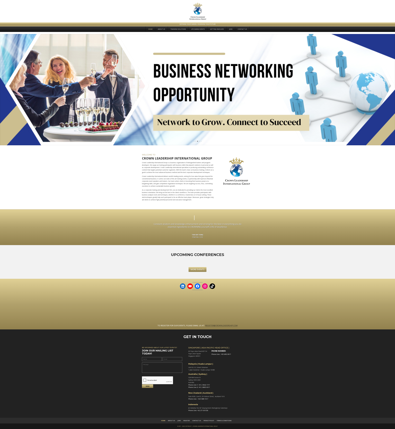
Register (186, 420)
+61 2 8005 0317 (204, 387)
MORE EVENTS (197, 269)
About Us (161, 29)
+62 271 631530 (202, 410)
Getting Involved (217, 29)
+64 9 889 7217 (203, 399)
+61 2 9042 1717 (204, 385)
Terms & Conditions (224, 420)
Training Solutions (178, 29)
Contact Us (242, 29)
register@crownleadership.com (221, 325)
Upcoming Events (198, 29)
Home (150, 29)
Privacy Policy (209, 420)
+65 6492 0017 (226, 354)
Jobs (230, 29)
